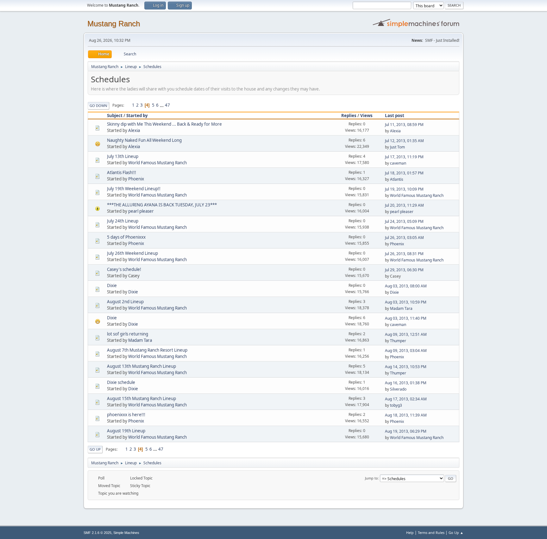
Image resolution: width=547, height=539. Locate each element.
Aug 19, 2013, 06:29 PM (405, 431)
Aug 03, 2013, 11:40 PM (405, 318)
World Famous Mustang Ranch (157, 163)
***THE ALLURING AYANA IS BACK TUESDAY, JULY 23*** (162, 205)
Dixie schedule (121, 382)
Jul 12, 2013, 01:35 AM (404, 140)
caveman (398, 163)
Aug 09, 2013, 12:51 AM (406, 334)
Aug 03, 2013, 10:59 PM (405, 302)
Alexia (134, 130)
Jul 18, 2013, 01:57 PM (404, 173)
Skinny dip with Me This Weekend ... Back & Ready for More (164, 124)
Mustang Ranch (113, 23)
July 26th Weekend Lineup (132, 253)
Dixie (112, 285)
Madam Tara (401, 308)
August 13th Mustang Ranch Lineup (141, 366)
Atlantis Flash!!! (121, 172)
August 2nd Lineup (125, 301)
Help (410, 532)
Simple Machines (126, 533)
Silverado (398, 389)
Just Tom (397, 147)
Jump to (371, 478)
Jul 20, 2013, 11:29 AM (404, 205)
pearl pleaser (141, 211)
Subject (115, 115)
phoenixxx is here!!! (126, 414)
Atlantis (396, 179)
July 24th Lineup (122, 221)
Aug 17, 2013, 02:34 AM (406, 399)
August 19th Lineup (126, 431)
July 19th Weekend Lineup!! (133, 188)
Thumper (398, 340)
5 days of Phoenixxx (126, 237)
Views (366, 115)
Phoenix (136, 179)
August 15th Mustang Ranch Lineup (141, 398)
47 (167, 105)
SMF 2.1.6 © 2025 (97, 533)
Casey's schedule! (124, 269)
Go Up (95, 449)
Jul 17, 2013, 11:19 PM (404, 157)
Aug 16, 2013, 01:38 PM (405, 382)
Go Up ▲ (456, 532)
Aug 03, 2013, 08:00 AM (406, 286)
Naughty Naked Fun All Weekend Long (144, 140)
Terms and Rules (431, 532)
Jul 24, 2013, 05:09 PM (404, 221)
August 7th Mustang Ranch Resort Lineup (147, 350)
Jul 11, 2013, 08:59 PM (404, 124)
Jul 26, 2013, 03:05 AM (404, 237)
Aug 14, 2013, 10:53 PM (405, 366)
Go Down (98, 105)
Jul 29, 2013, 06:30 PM (404, 270)
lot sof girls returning (127, 334)
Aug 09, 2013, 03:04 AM (406, 350)
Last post (394, 115)
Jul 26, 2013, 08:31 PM (404, 253)
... (162, 105)
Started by (137, 115)
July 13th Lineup (122, 156)
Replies (348, 115)
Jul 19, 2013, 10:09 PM (404, 189)
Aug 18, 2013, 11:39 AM (406, 415)
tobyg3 (396, 405)
